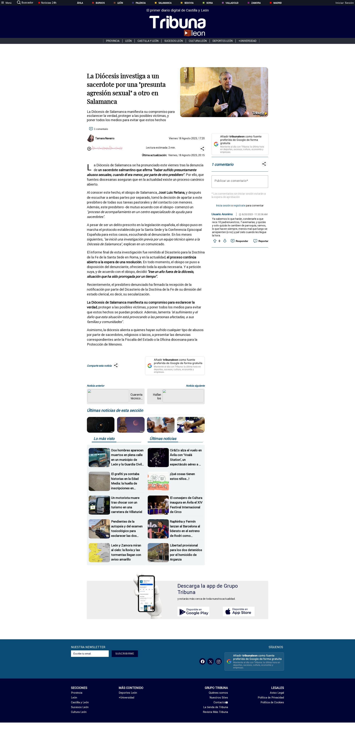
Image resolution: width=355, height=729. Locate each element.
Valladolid (232, 2)
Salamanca (165, 2)
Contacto (219, 702)
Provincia (112, 41)
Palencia (141, 2)
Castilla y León (148, 41)
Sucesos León (173, 41)
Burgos (100, 2)
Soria (209, 2)
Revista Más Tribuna (215, 712)
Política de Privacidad (271, 697)
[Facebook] (202, 661)
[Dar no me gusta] (224, 241)
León (120, 2)
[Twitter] (210, 661)
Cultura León (198, 41)
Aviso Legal (277, 692)
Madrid (277, 2)
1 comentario (101, 129)
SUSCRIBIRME (124, 653)
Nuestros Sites (218, 697)
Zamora (256, 2)
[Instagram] (218, 661)
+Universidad (247, 41)
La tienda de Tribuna (215, 707)
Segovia (189, 2)
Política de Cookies (272, 702)
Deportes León (223, 41)
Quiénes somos (218, 692)
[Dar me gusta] (214, 241)
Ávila (80, 2)
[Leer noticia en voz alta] (89, 149)
